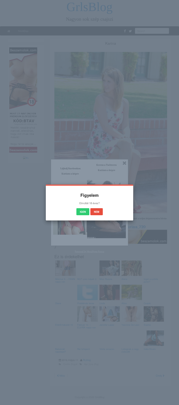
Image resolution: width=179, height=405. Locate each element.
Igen (83, 211)
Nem (96, 211)
